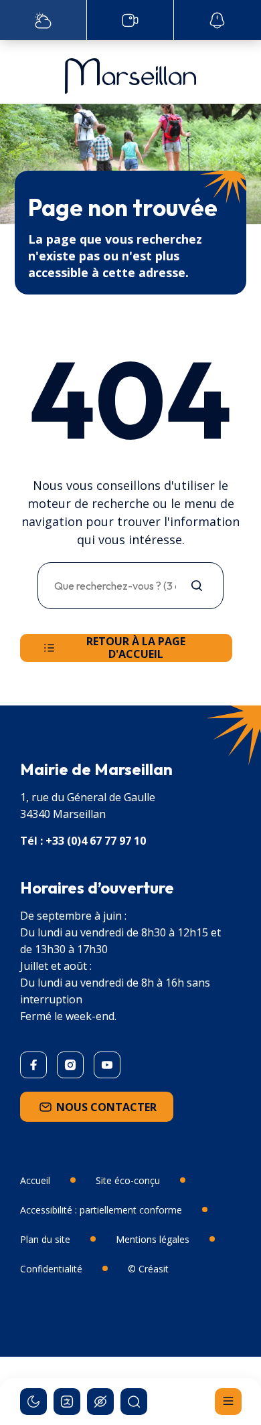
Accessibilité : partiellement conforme (101, 1209)
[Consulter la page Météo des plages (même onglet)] (43, 20)
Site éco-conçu (128, 1180)
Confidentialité (51, 1268)
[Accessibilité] (100, 1401)
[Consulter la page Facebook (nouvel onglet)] (33, 1065)
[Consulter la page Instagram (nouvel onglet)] (70, 1065)
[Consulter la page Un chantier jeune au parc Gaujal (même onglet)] (130, 20)
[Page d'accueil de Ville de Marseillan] (130, 72)
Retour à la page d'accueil (135, 647)
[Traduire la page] (67, 1401)
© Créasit (148, 1268)
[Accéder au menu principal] (228, 1401)
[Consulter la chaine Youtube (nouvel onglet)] (107, 1065)
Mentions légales (152, 1239)
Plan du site (45, 1239)
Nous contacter (106, 1107)
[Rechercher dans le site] (133, 1401)
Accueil (35, 1180)
